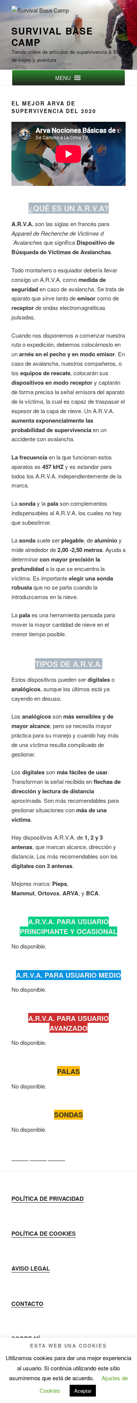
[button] (63, 77)
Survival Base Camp (52, 36)
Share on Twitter (38, 1152)
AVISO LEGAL (30, 1268)
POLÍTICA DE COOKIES (43, 1233)
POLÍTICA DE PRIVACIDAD (47, 1198)
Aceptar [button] (82, 1390)
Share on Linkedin (56, 1152)
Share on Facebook (20, 1152)
